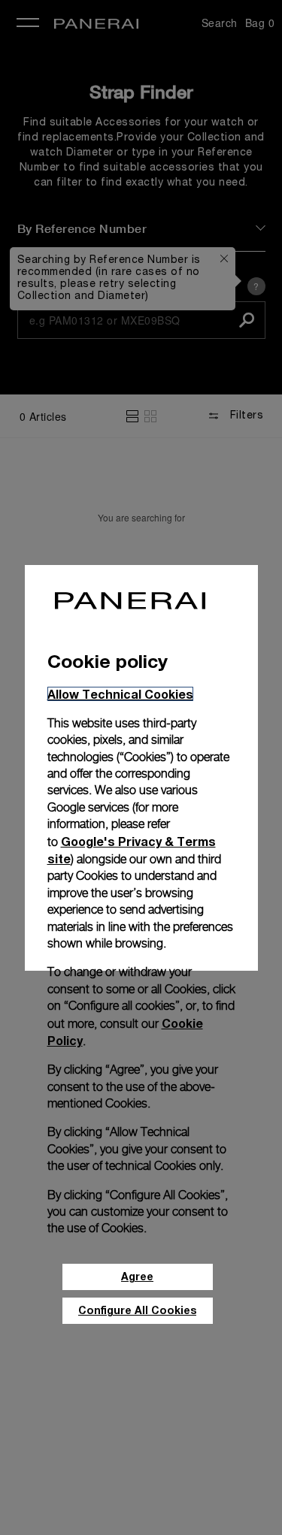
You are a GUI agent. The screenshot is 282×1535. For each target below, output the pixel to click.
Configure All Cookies (137, 1310)
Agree (137, 1276)
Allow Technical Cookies (120, 694)
